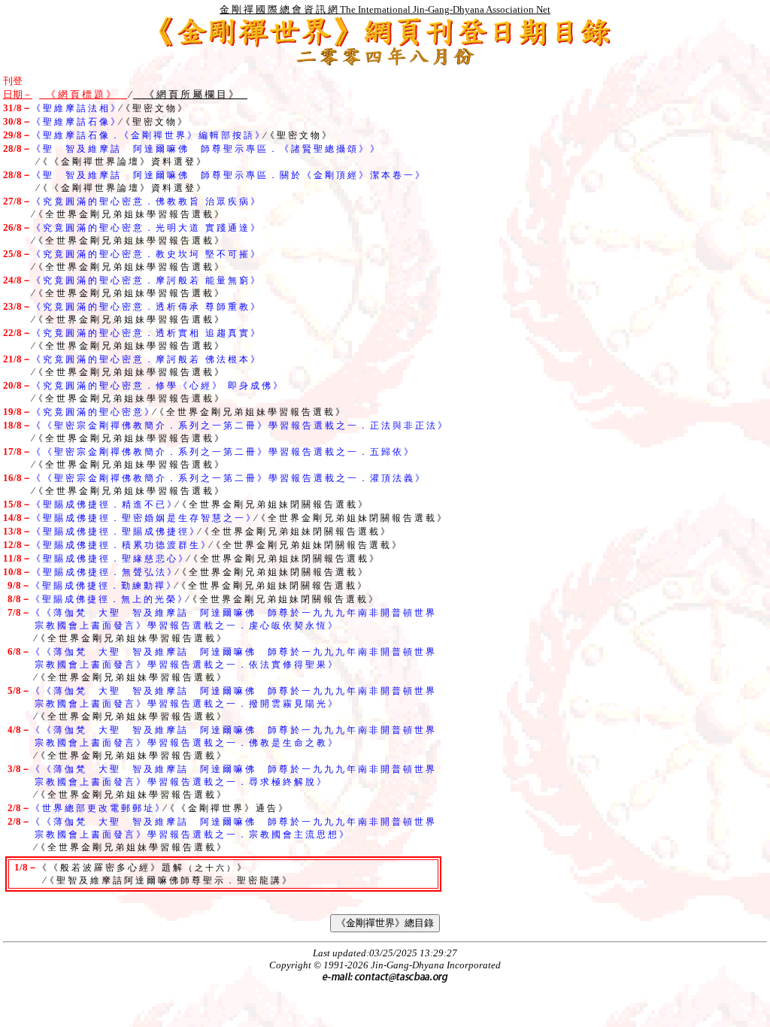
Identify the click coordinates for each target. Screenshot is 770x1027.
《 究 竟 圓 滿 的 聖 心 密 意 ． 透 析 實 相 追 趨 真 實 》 (145, 333)
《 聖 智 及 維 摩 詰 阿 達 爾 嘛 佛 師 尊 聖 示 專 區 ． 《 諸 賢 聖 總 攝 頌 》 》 (205, 149)
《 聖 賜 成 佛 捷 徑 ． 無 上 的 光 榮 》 (108, 599)
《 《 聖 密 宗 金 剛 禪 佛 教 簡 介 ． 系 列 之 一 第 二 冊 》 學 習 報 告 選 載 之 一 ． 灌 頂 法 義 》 (228, 478)
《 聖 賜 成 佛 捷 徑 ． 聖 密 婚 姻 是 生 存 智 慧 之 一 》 (143, 518)
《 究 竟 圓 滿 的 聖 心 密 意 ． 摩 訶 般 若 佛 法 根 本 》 (145, 359)
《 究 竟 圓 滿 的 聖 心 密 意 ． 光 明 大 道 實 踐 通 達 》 (145, 228)
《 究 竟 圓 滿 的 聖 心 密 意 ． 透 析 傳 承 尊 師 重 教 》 (145, 306)
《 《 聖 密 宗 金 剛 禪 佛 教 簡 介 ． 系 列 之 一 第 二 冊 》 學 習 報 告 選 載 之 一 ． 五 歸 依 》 (222, 452)
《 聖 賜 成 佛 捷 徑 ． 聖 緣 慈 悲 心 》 (109, 558)
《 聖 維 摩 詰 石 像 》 (76, 122)
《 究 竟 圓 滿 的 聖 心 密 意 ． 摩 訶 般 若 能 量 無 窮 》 (145, 280)
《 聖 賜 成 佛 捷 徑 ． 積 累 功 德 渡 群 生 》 (121, 545)
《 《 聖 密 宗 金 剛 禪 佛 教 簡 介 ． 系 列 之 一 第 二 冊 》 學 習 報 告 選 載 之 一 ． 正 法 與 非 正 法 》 (239, 425)
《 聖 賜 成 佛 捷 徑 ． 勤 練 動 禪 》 (103, 585)
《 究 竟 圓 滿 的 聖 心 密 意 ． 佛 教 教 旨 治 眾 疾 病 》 (145, 201)
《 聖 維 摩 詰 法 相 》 (76, 108)
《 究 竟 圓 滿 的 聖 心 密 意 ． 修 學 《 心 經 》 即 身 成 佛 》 (157, 385)
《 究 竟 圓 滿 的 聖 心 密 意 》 (92, 412)
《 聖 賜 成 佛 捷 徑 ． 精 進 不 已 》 (104, 504)
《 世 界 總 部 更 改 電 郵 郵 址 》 (97, 808)
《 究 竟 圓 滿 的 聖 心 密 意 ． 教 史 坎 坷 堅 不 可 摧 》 (145, 254)
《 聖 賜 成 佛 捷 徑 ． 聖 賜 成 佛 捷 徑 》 (115, 531)
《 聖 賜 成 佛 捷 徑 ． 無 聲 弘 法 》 (104, 572)
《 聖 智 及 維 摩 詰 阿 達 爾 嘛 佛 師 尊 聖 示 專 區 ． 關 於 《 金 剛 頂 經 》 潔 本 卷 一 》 (228, 175)
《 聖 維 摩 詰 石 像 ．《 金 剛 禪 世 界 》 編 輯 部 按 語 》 (148, 135)
